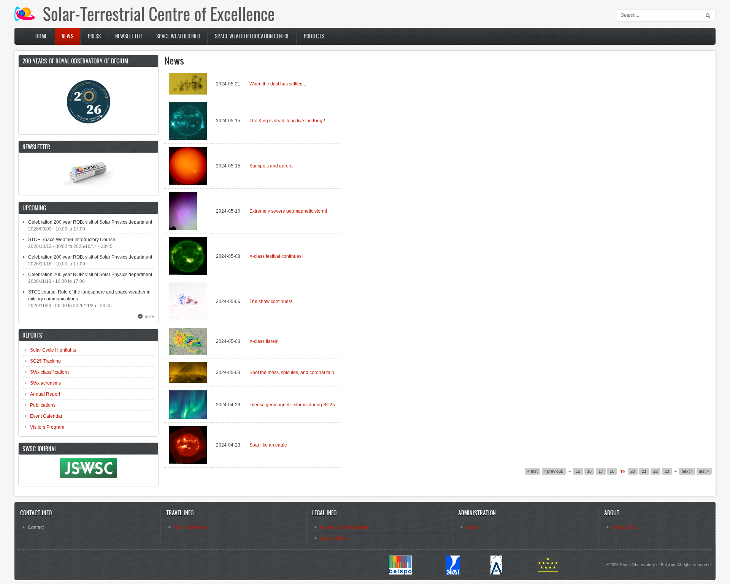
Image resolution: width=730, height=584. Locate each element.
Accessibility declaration (345, 527)
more (149, 316)
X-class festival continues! (276, 256)
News (67, 36)
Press (94, 36)
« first (532, 471)
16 (589, 471)
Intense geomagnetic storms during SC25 (292, 404)
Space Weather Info (178, 36)
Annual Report (45, 394)
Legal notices (334, 538)
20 (632, 471)
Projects (314, 36)
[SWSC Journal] (88, 476)
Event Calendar (46, 416)
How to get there (191, 527)
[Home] (144, 19)
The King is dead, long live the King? (287, 120)
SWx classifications (50, 372)
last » (704, 471)
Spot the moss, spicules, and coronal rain (291, 372)
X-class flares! (263, 341)
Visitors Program (47, 427)
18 (612, 471)
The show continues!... (272, 301)
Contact (36, 527)
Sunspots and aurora (271, 166)
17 (600, 471)
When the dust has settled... (277, 84)
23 (667, 471)
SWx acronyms (45, 383)
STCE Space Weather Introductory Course (71, 239)
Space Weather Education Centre (252, 36)
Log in (472, 527)
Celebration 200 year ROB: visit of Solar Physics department (90, 222)
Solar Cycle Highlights (53, 350)
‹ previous (553, 471)
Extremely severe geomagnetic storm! (288, 211)
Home (41, 36)
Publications (43, 405)
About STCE (624, 527)
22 (655, 471)
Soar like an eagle (268, 445)
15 (578, 471)
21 (644, 471)
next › (687, 471)
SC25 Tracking (45, 361)
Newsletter (128, 36)
